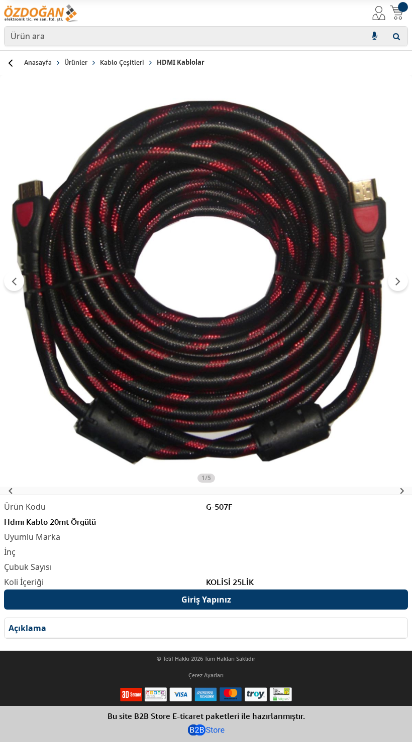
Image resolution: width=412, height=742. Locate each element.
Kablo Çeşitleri (122, 62)
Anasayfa (38, 62)
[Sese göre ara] (374, 36)
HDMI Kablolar (180, 62)
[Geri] (10, 63)
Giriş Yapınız (206, 599)
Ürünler (75, 62)
